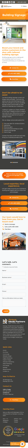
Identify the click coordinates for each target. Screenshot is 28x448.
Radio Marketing (7, 363)
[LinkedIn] (9, 2)
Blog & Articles (7, 369)
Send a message (10, 224)
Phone (4, 291)
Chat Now (15, 79)
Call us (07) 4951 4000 (11, 226)
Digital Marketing (7, 358)
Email (4, 284)
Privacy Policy (9, 441)
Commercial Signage (13, 20)
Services (7, 20)
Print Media (6, 365)
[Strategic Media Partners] (6, 6)
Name (4, 270)
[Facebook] (3, 2)
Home (3, 20)
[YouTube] (12, 2)
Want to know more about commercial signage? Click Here (14, 175)
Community (6, 354)
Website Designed (9, 444)
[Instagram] (5, 2)
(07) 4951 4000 (21, 2)
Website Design (7, 356)
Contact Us (15, 68)
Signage (5, 367)
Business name (7, 277)
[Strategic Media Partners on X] (7, 2)
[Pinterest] (14, 2)
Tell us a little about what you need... (12, 298)
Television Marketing (8, 361)
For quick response (8, 394)
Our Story (5, 352)
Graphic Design (7, 360)
